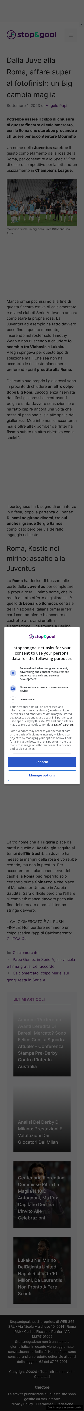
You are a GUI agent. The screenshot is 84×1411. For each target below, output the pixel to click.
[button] (42, 699)
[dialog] (42, 705)
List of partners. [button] (64, 725)
